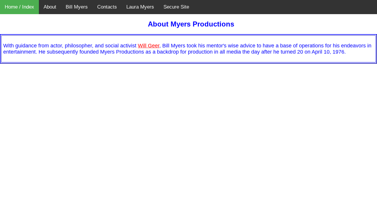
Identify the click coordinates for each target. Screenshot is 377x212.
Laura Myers (140, 7)
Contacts (107, 7)
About (50, 7)
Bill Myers (77, 7)
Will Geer (148, 46)
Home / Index (19, 7)
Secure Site (176, 7)
